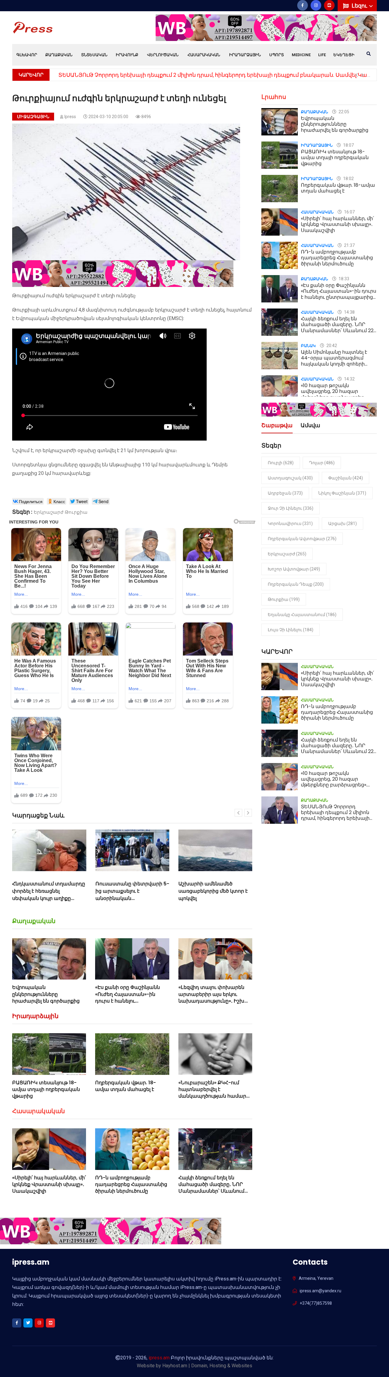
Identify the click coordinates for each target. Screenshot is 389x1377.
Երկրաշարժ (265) (287, 553)
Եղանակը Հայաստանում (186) (302, 614)
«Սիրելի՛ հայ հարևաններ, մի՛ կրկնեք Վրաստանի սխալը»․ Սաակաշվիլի (49, 1184)
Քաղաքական (58, 55)
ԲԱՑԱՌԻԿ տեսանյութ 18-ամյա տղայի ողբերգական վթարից (46, 1089)
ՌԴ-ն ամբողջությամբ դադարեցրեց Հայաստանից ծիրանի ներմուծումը (131, 1184)
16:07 (349, 212)
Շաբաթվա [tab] (277, 426)
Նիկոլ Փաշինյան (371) (342, 493)
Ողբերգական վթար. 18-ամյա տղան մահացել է (125, 1086)
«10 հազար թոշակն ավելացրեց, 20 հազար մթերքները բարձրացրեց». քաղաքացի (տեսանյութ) (334, 394)
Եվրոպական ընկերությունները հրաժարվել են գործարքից (46, 994)
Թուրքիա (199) (284, 599)
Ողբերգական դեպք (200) (296, 584)
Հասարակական (204, 55)
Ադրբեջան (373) (285, 493)
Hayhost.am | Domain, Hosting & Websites (207, 1365)
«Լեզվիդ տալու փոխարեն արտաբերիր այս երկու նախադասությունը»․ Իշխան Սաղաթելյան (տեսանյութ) (215, 997)
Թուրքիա (76, 512)
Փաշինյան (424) (345, 477)
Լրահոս (273, 97)
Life (322, 55)
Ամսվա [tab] (310, 426)
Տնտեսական (94, 55)
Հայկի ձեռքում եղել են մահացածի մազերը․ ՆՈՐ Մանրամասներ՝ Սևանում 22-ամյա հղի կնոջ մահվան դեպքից (213, 1191)
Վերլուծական (162, 55)
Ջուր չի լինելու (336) (290, 508)
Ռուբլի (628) (281, 462)
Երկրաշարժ (49, 512)
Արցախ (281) (342, 523)
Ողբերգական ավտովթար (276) (302, 538)
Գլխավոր (26, 55)
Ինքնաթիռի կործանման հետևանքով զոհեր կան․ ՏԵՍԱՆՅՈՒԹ (209, 891)
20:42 (331, 345)
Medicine (301, 55)
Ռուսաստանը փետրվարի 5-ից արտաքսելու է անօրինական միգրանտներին (49, 894)
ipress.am (159, 1358)
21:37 (349, 245)
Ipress (70, 116)
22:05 (343, 111)
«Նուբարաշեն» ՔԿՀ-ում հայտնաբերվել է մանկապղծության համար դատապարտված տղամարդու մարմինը (212, 1096)
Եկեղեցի (343, 55)
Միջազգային (33, 116)
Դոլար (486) (322, 462)
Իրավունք (127, 55)
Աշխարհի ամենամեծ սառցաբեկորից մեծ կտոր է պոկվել (130, 891)
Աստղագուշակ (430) (290, 477)
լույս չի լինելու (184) (290, 629)
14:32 (349, 379)
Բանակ (308, 345)
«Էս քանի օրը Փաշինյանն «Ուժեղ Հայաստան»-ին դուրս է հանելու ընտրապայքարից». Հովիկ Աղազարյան (128, 1001)
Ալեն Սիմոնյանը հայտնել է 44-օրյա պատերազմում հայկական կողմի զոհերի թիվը (334, 361)
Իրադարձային (245, 55)
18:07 (348, 145)
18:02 (348, 178)
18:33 (343, 278)
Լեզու (360, 5)
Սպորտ (276, 55)
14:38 (349, 312)
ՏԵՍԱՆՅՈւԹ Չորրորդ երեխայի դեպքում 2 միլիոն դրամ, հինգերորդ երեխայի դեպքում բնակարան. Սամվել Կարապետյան (338, 818)
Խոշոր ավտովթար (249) (294, 569)
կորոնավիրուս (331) (290, 523)
